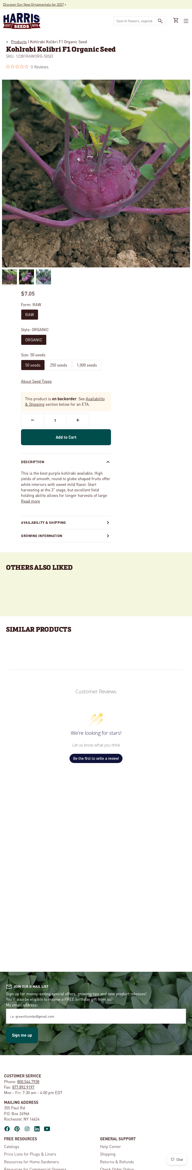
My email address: (22, 1004)
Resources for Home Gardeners (31, 1161)
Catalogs (11, 1146)
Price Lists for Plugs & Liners (30, 1154)
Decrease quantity (32, 420)
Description (32, 461)
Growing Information (41, 535)
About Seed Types (36, 381)
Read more (30, 501)
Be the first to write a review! (96, 758)
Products (19, 41)
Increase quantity (77, 420)
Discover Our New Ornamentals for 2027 (33, 4)
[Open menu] (185, 21)
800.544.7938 (28, 1081)
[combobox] (134, 21)
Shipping (108, 1154)
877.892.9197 (23, 1087)
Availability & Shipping (43, 522)
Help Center (110, 1146)
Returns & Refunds (117, 1161)
